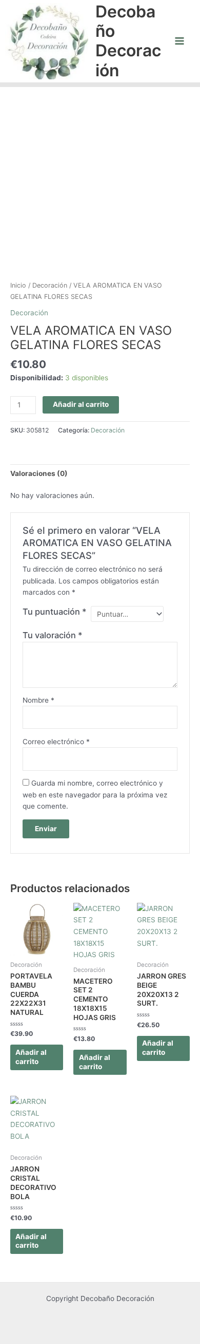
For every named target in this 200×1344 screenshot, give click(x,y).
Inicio (18, 285)
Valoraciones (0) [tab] (39, 473)
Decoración (49, 285)
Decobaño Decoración (128, 41)
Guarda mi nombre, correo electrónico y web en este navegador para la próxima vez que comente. (95, 794)
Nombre (38, 700)
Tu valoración (53, 635)
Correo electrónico (56, 742)
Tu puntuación (55, 611)
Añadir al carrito (81, 404)
